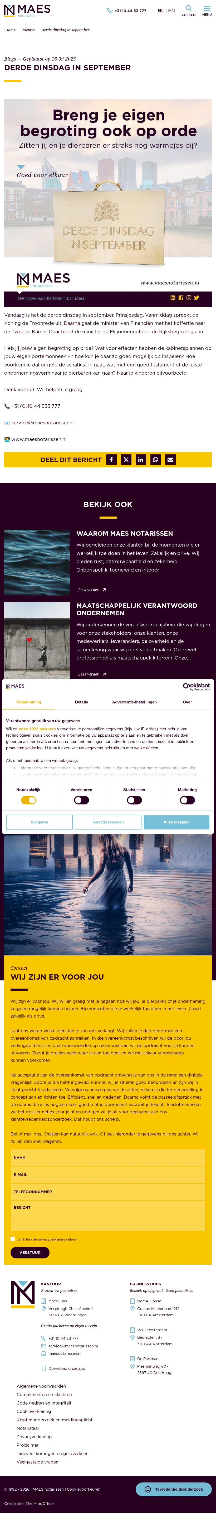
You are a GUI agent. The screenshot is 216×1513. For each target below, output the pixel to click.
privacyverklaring (51, 1239)
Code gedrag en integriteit (44, 1403)
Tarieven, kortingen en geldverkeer (52, 1453)
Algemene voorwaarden (41, 1386)
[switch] (81, 800)
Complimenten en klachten (44, 1394)
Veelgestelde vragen (37, 1462)
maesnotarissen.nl (64, 1353)
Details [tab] (81, 702)
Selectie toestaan (108, 822)
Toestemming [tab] (28, 702)
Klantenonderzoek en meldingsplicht (54, 1420)
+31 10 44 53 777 (130, 10)
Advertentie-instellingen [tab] (134, 702)
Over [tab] (187, 702)
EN (171, 10)
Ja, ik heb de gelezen (47, 1239)
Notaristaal (28, 1428)
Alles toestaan (177, 822)
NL (161, 10)
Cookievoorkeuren (84, 1489)
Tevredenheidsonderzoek (179, 1489)
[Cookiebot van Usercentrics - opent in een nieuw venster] (187, 687)
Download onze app (66, 1368)
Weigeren (39, 822)
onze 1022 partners (37, 729)
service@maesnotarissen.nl (73, 1346)
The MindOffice (39, 1503)
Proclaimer (27, 1445)
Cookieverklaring (34, 1411)
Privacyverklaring (34, 1437)
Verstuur (30, 1252)
